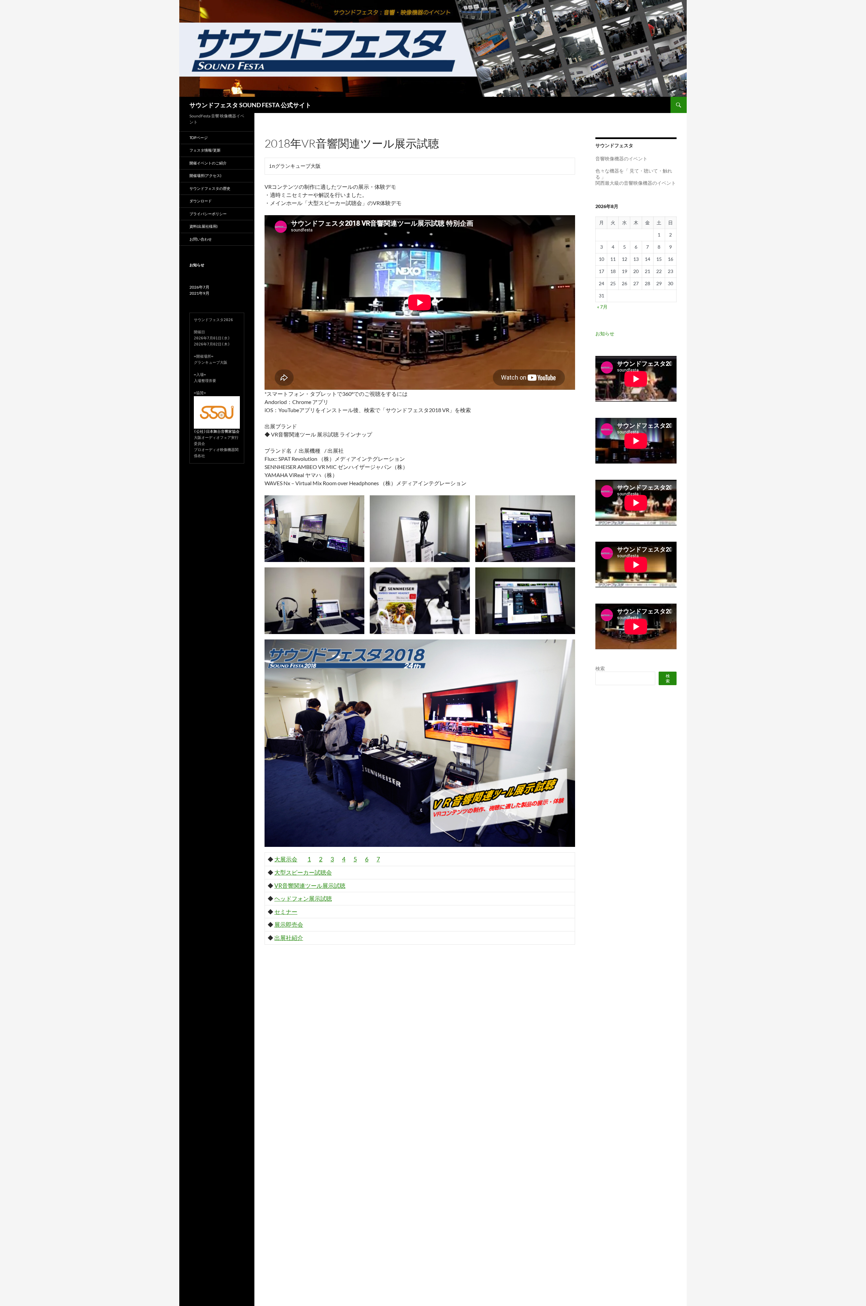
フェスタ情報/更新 (205, 150)
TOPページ (198, 137)
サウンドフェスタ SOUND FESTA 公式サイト (250, 105)
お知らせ (604, 333)
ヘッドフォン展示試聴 (303, 898)
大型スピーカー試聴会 (303, 872)
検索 (600, 668)
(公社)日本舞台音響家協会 (217, 431)
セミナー (285, 911)
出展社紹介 (288, 937)
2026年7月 (199, 287)
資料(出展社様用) (203, 226)
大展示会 (285, 859)
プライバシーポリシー (208, 213)
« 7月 (602, 307)
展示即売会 (288, 924)
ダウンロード (200, 201)
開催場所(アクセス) (205, 175)
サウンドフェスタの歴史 (209, 188)
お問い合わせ (200, 239)
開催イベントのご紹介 (208, 163)
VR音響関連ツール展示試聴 (309, 885)
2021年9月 (199, 293)
